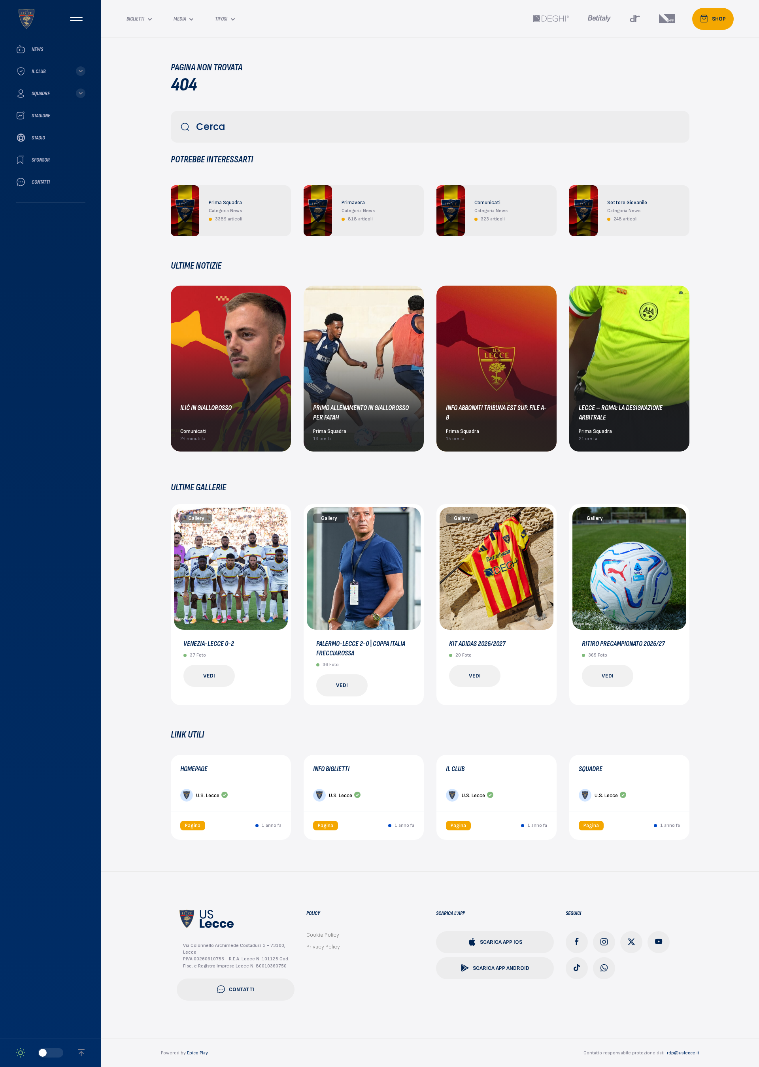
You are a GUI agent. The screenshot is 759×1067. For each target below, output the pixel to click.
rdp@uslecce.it (683, 1053)
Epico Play (197, 1053)
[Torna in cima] (81, 1052)
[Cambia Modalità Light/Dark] (39, 1053)
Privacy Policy (323, 946)
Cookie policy (322, 935)
